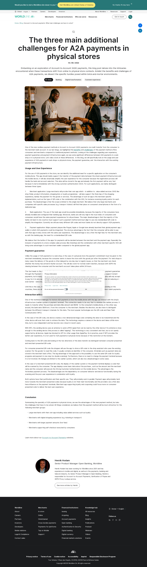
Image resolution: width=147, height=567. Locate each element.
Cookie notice (59, 557)
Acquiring (65, 515)
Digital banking (67, 530)
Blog (87, 515)
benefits (77, 150)
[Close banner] (131, 5)
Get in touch (119, 17)
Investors (62, 12)
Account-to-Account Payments (54, 438)
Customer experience (92, 80)
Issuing (64, 511)
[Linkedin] (109, 520)
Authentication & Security (71, 527)
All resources (90, 511)
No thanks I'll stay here (121, 5)
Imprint (84, 557)
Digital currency (67, 534)
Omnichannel (43, 519)
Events (87, 538)
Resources (93, 17)
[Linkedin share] (140, 31)
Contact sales (20, 538)
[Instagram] (119, 520)
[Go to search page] (130, 17)
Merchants (49, 17)
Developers (52, 12)
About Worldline (100, 11)
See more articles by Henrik (67, 485)
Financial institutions (64, 17)
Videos (87, 534)
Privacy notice (32, 557)
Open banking (67, 523)
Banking (59, 80)
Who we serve (80, 17)
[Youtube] (116, 520)
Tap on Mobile (43, 530)
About (17, 511)
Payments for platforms (47, 527)
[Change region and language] (125, 509)
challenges (88, 150)
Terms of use (46, 557)
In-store (41, 511)
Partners (34, 11)
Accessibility (73, 557)
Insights (88, 519)
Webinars (88, 530)
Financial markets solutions (72, 538)
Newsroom (114, 11)
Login (130, 11)
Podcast (88, 527)
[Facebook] (113, 520)
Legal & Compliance (22, 534)
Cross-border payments (47, 523)
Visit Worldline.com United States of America (76, 5)
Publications (89, 523)
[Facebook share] (140, 25)
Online (40, 515)
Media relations (20, 530)
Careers (42, 12)
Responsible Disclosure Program (103, 557)
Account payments (69, 519)
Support (123, 12)
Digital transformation (73, 80)
